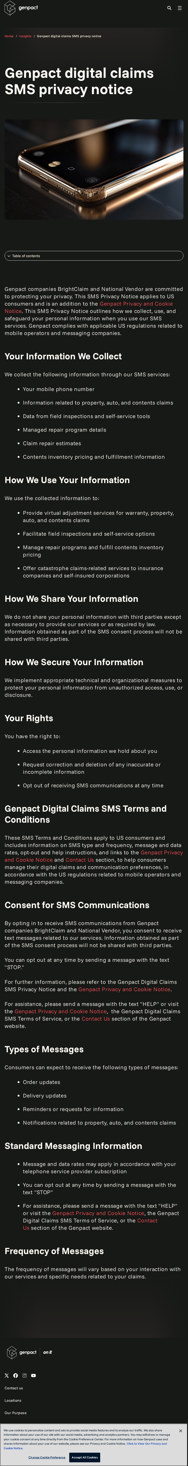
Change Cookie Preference (46, 1457)
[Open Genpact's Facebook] (15, 1375)
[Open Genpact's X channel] (7, 1375)
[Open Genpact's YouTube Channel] (33, 1376)
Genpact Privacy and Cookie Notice (124, 989)
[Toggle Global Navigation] (179, 8)
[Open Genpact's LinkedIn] (24, 1375)
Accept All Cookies (84, 1457)
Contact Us (80, 859)
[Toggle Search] (169, 8)
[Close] (181, 1431)
